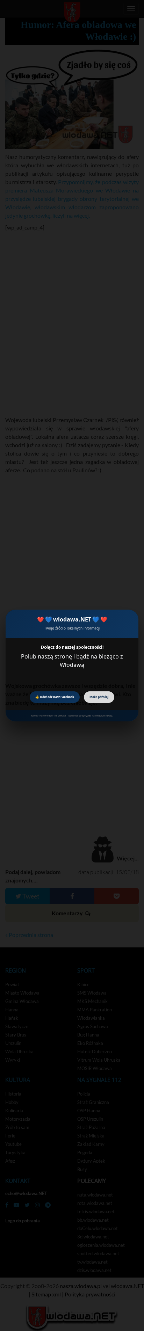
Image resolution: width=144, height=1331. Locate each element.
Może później (99, 697)
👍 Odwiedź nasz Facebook (54, 697)
